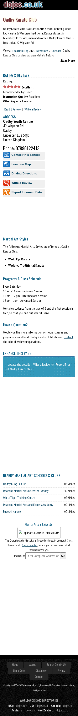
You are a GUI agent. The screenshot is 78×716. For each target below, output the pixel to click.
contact (68, 337)
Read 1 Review (12, 109)
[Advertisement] (39, 245)
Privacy (61, 671)
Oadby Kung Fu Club (14, 484)
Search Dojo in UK (56, 665)
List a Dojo (19, 671)
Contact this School (25, 154)
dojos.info (21, 706)
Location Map (20, 50)
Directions (42, 50)
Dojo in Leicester (29, 545)
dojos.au (30, 710)
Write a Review (33, 109)
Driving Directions (24, 173)
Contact (56, 50)
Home (15, 665)
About (32, 665)
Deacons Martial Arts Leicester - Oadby (25, 491)
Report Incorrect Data (26, 192)
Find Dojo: (19, 556)
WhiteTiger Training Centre (19, 497)
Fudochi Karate (12, 511)
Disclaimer (41, 671)
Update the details (19, 364)
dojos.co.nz (62, 710)
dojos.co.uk (42, 706)
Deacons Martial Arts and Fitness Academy (28, 505)
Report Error (63, 364)
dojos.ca (67, 706)
